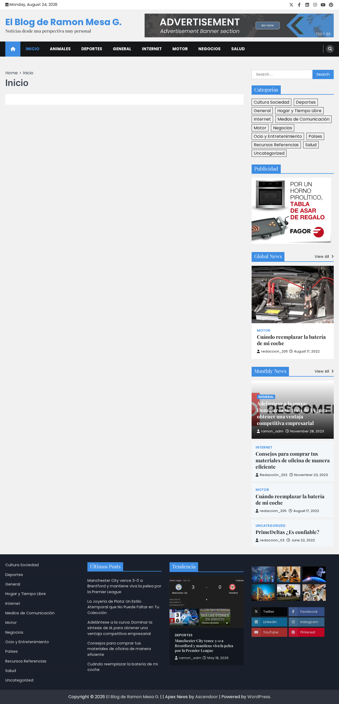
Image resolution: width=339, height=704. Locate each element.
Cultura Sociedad (271, 102)
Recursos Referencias (276, 145)
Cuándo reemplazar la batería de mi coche (291, 340)
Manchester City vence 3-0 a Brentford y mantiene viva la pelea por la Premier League (124, 586)
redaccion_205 (274, 351)
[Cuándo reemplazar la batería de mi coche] (293, 294)
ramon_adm (272, 431)
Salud (238, 49)
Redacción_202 (273, 475)
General (122, 49)
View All (322, 256)
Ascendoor (206, 697)
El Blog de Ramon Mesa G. (63, 22)
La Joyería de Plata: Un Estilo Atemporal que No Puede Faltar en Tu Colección (123, 607)
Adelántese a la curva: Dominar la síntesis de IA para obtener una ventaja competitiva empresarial (292, 413)
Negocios (209, 49)
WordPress (258, 697)
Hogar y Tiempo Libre (299, 111)
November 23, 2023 (311, 475)
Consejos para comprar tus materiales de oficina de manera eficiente (293, 460)
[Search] (330, 49)
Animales (60, 49)
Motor (180, 49)
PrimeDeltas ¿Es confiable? (287, 532)
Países (315, 136)
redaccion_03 (272, 540)
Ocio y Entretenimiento (278, 136)
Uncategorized (269, 153)
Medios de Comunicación (303, 119)
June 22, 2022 (303, 540)
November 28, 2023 (307, 431)
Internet (152, 49)
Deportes (91, 49)
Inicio (32, 49)
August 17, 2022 (306, 511)
